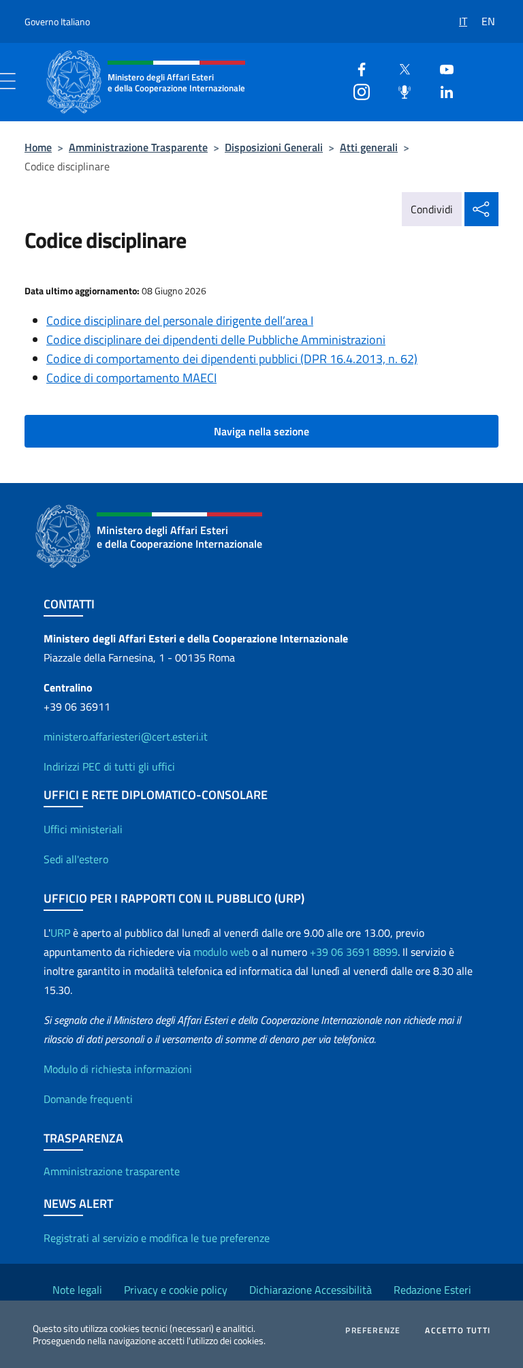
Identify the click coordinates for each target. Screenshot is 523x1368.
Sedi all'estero (76, 859)
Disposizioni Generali (274, 147)
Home (38, 147)
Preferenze (372, 1330)
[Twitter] (399, 68)
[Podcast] (399, 90)
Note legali (77, 1289)
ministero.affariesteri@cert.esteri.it (126, 736)
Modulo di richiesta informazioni (118, 1069)
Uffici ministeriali (83, 829)
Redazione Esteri (432, 1289)
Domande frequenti (88, 1099)
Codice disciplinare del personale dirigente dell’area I (179, 320)
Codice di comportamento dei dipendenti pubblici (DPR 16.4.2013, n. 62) (231, 358)
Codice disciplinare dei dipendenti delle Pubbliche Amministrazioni (215, 339)
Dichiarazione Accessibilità (310, 1289)
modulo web (221, 952)
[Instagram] (356, 90)
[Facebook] (356, 68)
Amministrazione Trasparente (138, 147)
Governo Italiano (57, 21)
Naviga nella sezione (261, 431)
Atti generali (369, 147)
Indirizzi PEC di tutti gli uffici (109, 766)
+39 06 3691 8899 (354, 952)
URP (60, 932)
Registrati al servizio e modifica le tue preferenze (157, 1238)
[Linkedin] (441, 90)
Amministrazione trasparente (112, 1171)
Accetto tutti (457, 1330)
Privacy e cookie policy (175, 1289)
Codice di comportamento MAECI (131, 378)
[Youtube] (441, 68)
